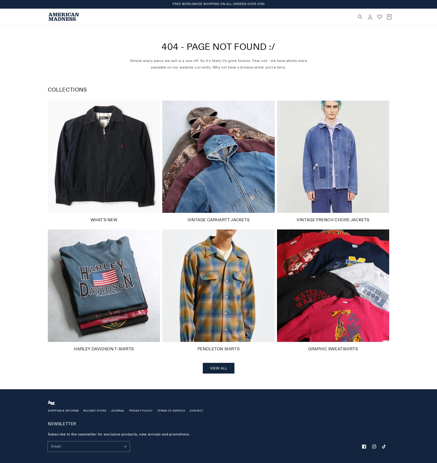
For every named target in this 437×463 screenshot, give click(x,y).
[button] (278, 17)
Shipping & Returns (63, 410)
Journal (117, 410)
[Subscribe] (125, 446)
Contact (196, 410)
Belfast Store (94, 410)
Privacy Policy (141, 410)
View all (218, 368)
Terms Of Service (171, 410)
